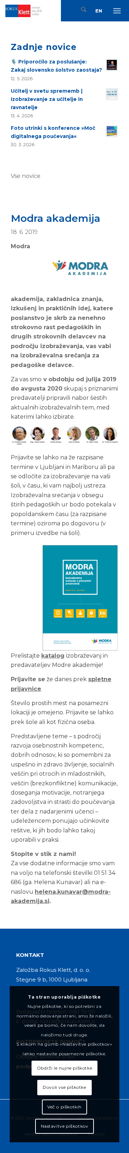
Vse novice (25, 176)
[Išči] (81, 10)
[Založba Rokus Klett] (24, 10)
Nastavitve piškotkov (65, 1126)
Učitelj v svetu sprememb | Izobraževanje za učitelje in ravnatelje (47, 99)
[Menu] (117, 10)
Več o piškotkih (64, 1106)
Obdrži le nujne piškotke (64, 1068)
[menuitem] (81, 10)
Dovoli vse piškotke (64, 1087)
